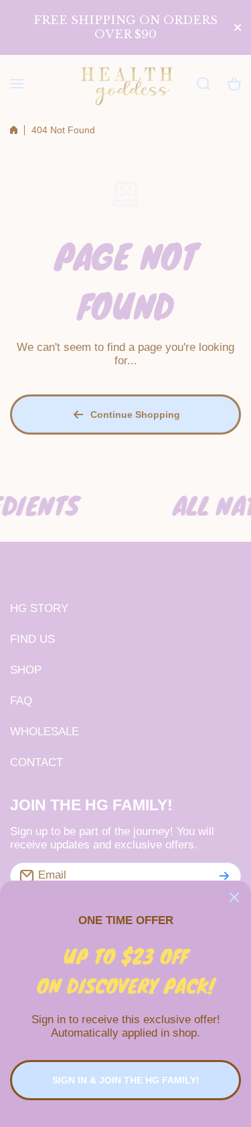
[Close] (234, 897)
